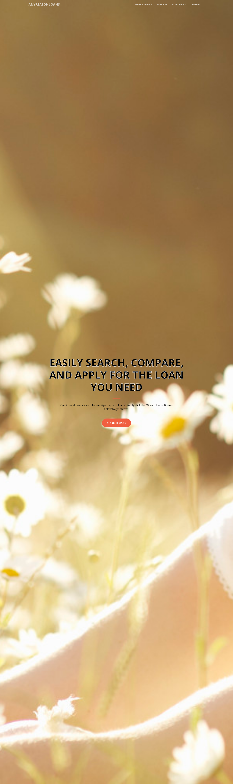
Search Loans (116, 423)
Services (162, 4)
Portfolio (179, 4)
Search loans (143, 4)
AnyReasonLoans (44, 4)
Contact (196, 4)
